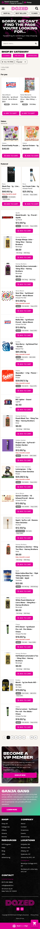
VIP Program (6, 844)
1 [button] (8, 737)
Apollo (18, 213)
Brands (4, 837)
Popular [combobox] (19, 62)
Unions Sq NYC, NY (28, 857)
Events (23, 833)
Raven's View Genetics (23, 467)
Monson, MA (25, 848)
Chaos (18, 624)
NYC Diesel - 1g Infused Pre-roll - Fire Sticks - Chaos (25, 629)
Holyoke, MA (25, 844)
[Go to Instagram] (22, 909)
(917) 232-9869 (7, 882)
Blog (3, 851)
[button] (17, 2)
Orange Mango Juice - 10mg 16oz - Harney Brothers (25, 241)
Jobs (3, 854)
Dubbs (18, 370)
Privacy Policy (34, 915)
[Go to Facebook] (18, 909)
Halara (4, 143)
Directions (25, 830)
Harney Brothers (21, 237)
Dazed (18, 397)
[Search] (35, 43)
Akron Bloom (20, 291)
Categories (6, 827)
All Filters (8, 62)
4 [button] (20, 737)
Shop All (5, 824)
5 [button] (23, 737)
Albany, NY (25, 851)
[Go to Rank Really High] (20, 925)
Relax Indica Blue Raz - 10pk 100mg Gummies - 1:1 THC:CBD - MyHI (27, 575)
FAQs (3, 848)
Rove (3, 184)
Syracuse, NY (25, 854)
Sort (17, 60)
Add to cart (12, 156)
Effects (4, 830)
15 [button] (32, 737)
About (23, 824)
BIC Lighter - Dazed (23, 399)
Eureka (18, 342)
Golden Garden (21, 440)
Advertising (25, 837)
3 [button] (16, 737)
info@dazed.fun (7, 885)
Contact (24, 827)
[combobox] (17, 43)
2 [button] (12, 737)
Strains (4, 833)
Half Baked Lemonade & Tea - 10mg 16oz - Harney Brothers (27, 658)
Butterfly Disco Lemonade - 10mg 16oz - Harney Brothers (27, 268)
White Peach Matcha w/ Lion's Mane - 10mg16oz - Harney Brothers (26, 602)
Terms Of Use (20, 918)
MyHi (17, 571)
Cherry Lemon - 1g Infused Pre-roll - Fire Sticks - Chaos (26, 711)
